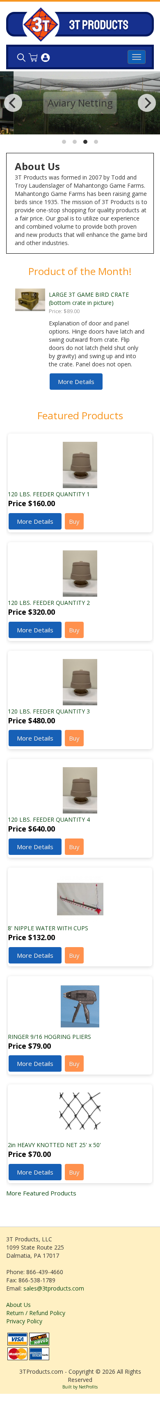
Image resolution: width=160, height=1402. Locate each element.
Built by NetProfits (80, 1387)
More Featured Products (41, 1193)
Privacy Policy (24, 1321)
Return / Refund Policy (35, 1313)
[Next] (147, 103)
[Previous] (13, 103)
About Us (18, 1305)
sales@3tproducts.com (53, 1288)
